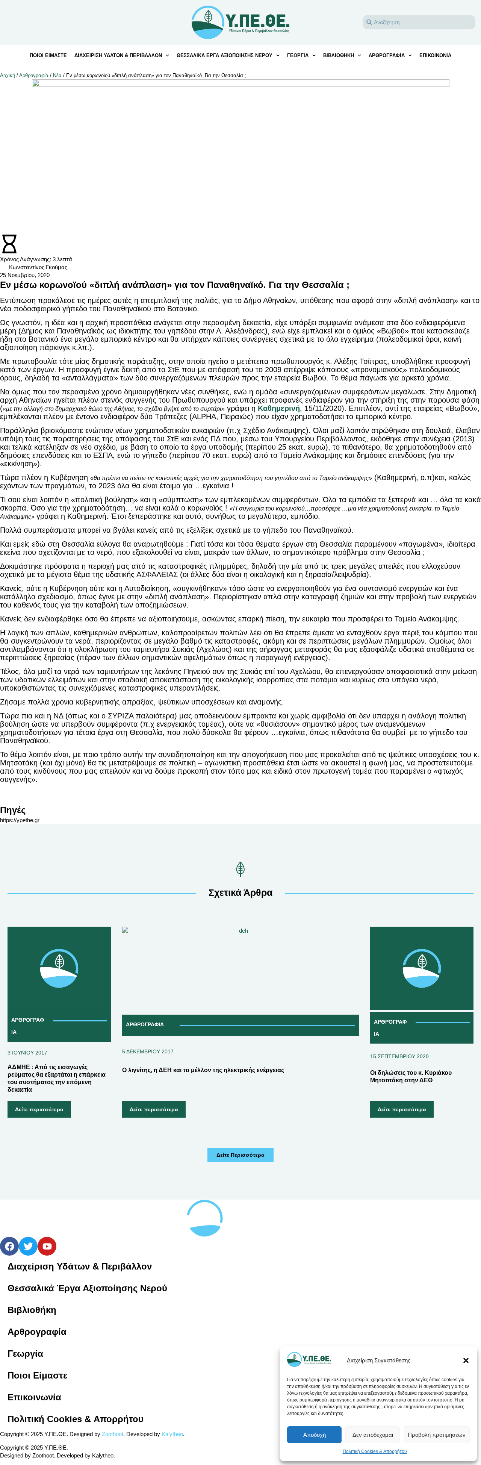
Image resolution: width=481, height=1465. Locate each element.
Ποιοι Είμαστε (37, 1375)
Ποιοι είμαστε (48, 55)
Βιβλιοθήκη (338, 55)
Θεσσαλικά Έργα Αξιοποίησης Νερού (224, 55)
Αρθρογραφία (387, 55)
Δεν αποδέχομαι (372, 1435)
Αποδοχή (314, 1435)
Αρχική (7, 75)
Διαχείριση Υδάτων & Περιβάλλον (118, 55)
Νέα (57, 75)
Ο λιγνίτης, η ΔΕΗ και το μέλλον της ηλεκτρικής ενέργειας (203, 1070)
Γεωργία (298, 55)
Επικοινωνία (435, 55)
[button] (466, 1360)
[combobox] (419, 22)
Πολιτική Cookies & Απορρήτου (375, 1451)
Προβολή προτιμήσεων (437, 1435)
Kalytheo (172, 1434)
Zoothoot (112, 1434)
